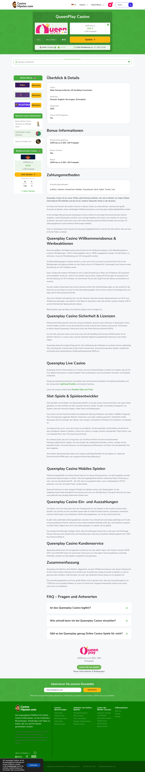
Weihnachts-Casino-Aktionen (23, 133)
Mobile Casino (102, 721)
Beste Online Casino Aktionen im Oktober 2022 (23, 124)
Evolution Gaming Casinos (82, 721)
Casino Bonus (96, 5)
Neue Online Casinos (104, 718)
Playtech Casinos (79, 724)
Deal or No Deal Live (23, 141)
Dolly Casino (58, 721)
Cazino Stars (58, 713)
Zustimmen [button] (33, 765)
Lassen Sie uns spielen (89, 667)
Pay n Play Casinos (79, 718)
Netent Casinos (78, 716)
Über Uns (118, 711)
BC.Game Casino (59, 724)
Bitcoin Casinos (102, 726)
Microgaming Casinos (80, 713)
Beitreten (36, 85)
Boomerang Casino (60, 718)
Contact (117, 714)
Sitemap (117, 717)
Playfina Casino (59, 716)
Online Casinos (102, 724)
